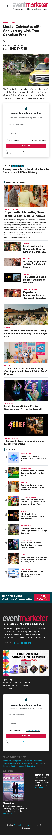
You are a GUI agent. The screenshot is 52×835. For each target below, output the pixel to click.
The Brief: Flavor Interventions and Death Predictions (24, 442)
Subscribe (38, 761)
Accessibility (38, 763)
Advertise (28, 761)
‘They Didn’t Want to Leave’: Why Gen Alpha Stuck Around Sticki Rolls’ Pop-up (25, 371)
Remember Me (14, 140)
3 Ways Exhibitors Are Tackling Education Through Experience (34, 530)
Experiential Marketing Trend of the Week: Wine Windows (25, 214)
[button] (3, 6)
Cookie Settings (9, 763)
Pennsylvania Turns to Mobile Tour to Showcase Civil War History (26, 171)
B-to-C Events (10, 23)
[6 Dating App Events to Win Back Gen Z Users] (12, 262)
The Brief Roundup (11, 438)
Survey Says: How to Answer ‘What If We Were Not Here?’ (33, 458)
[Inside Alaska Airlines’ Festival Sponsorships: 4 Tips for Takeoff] (26, 390)
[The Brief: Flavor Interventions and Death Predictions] (26, 425)
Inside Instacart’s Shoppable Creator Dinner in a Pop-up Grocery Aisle (34, 249)
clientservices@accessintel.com (24, 151)
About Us (7, 761)
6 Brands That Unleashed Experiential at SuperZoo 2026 (32, 473)
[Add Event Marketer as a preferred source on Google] (11, 48)
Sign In (26, 146)
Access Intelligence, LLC (24, 825)
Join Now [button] (41, 597)
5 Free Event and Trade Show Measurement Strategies (32, 573)
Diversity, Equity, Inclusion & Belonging (19, 766)
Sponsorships (9, 403)
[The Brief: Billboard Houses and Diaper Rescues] (12, 277)
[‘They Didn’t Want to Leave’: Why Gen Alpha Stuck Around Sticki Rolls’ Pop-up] (26, 352)
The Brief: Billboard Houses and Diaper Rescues (34, 279)
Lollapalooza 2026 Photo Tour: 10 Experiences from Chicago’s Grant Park (33, 501)
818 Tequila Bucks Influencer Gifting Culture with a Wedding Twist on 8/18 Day (26, 333)
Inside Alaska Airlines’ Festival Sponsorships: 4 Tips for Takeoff (23, 407)
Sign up (38, 787)
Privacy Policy (24, 763)
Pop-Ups (7, 365)
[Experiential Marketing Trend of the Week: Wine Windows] (26, 196)
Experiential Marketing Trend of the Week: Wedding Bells (34, 295)
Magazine (17, 761)
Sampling (7, 328)
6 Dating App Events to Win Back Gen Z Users (35, 264)
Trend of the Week (11, 209)
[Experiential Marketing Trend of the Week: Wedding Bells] (12, 292)
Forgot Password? (39, 140)
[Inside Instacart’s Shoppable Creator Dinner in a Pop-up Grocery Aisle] (12, 246)
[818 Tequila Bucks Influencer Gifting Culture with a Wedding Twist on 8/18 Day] (26, 314)
